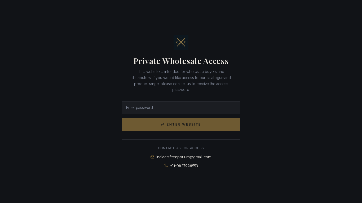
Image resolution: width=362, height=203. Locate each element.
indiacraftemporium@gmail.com (183, 157)
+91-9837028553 (184, 165)
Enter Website (184, 124)
